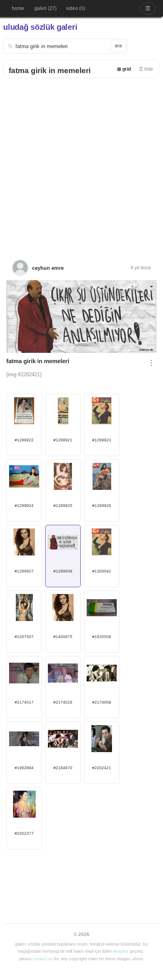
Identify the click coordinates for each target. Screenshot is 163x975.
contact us (43, 958)
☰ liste (146, 69)
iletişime (121, 951)
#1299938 (62, 571)
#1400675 (62, 637)
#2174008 (101, 702)
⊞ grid (124, 69)
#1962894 (24, 768)
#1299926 (101, 505)
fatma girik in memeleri (50, 70)
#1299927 (24, 571)
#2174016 (62, 702)
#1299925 (62, 505)
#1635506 (101, 637)
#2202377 (24, 833)
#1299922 (24, 440)
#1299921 (62, 440)
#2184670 (62, 768)
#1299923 (101, 440)
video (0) (75, 8)
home (18, 8)
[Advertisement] (81, 164)
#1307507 (24, 637)
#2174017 (24, 702)
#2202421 (101, 768)
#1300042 (101, 571)
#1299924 (24, 505)
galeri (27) (45, 8)
